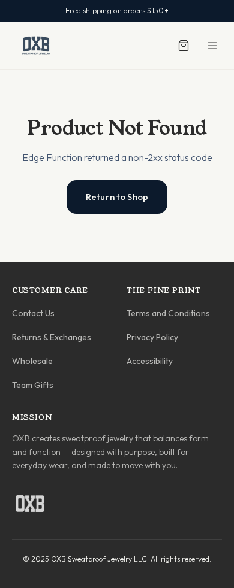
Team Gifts (32, 385)
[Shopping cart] (183, 45)
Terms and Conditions (168, 313)
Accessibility (150, 361)
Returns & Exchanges (51, 337)
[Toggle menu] (212, 45)
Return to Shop (117, 196)
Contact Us (33, 313)
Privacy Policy (152, 337)
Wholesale (32, 361)
